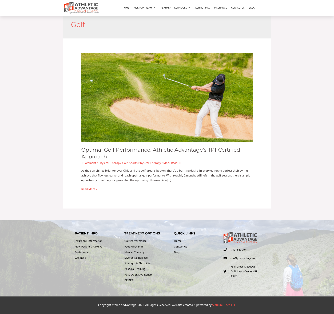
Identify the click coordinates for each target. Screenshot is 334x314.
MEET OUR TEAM (143, 8)
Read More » (89, 189)
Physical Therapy (109, 163)
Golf (125, 163)
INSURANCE (220, 8)
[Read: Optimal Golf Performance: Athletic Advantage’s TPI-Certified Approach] (167, 97)
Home (126, 8)
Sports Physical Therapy (145, 163)
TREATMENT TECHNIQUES (173, 8)
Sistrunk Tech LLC (224, 305)
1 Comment (88, 163)
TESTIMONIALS (202, 8)
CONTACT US (238, 8)
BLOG (252, 8)
